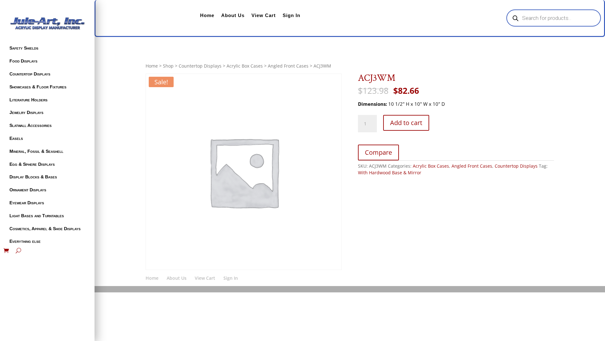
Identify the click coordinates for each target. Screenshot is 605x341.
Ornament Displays (27, 189)
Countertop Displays (29, 73)
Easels (16, 138)
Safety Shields (23, 48)
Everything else (25, 241)
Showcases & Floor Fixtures (37, 86)
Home (207, 15)
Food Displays (23, 60)
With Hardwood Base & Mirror (389, 173)
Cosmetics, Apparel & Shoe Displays (45, 228)
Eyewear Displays (26, 202)
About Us (233, 15)
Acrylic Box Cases (245, 66)
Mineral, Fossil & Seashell (36, 151)
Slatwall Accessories (30, 125)
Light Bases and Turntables (36, 215)
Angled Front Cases (288, 66)
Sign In (291, 15)
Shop (168, 66)
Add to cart (406, 122)
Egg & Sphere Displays (32, 164)
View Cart (263, 15)
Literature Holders (28, 99)
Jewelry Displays (26, 112)
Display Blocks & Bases (33, 176)
